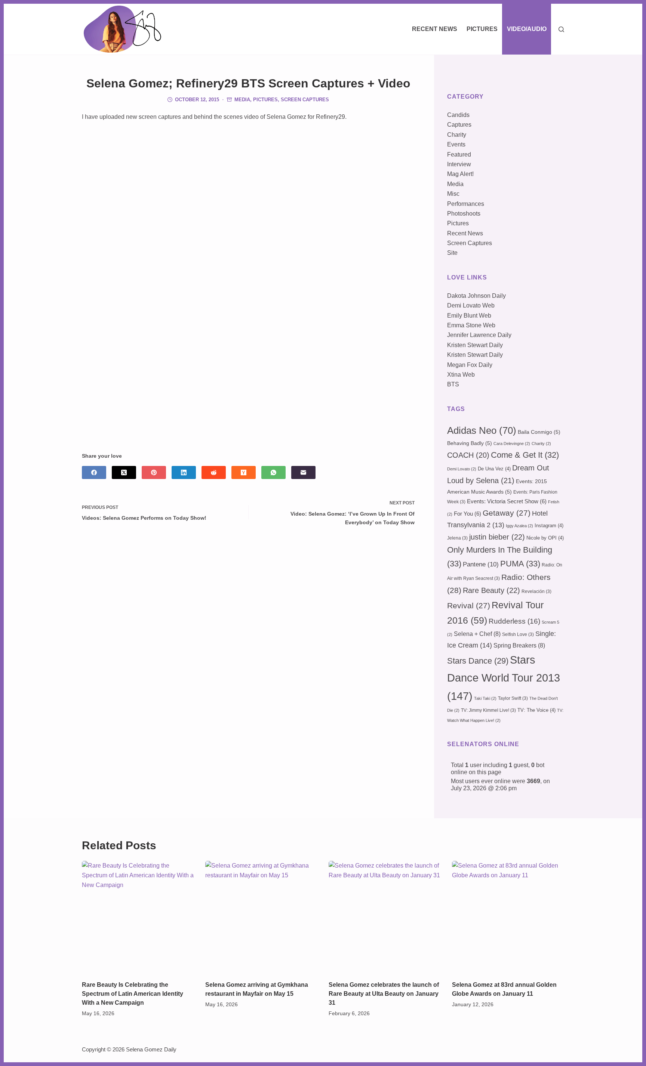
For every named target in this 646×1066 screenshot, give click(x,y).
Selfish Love (518, 634)
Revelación (536, 591)
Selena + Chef (477, 634)
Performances (465, 204)
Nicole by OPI (545, 538)
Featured (459, 154)
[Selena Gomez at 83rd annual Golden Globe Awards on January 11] (508, 917)
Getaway (506, 513)
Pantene (481, 564)
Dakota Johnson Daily (476, 296)
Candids (458, 115)
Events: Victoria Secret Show (507, 501)
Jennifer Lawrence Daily (479, 335)
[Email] (303, 472)
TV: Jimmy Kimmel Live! (488, 710)
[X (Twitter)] (124, 472)
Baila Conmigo (539, 432)
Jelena (457, 538)
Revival (468, 605)
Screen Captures (305, 99)
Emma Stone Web (471, 325)
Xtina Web (461, 374)
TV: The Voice (536, 710)
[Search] (561, 29)
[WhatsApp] (273, 472)
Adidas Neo (481, 430)
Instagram (549, 525)
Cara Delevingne (511, 443)
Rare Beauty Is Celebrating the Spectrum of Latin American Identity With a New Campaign (132, 994)
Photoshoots (463, 213)
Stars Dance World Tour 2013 (503, 677)
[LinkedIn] (184, 472)
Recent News (434, 29)
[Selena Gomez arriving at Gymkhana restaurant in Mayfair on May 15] (261, 917)
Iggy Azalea (519, 525)
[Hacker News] (243, 472)
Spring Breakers (519, 645)
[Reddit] (214, 472)
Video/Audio (527, 29)
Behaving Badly (469, 443)
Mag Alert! (460, 174)
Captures (459, 124)
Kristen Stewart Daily (475, 345)
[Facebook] (94, 472)
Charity (456, 135)
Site (452, 253)
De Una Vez (494, 469)
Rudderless (514, 621)
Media (242, 99)
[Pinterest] (154, 472)
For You (467, 514)
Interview (459, 164)
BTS (453, 384)
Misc (453, 194)
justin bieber (497, 537)
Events (456, 144)
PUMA (520, 563)
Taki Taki (485, 698)
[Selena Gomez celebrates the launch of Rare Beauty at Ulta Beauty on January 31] (385, 917)
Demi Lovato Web (471, 305)
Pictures (482, 29)
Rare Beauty (491, 590)
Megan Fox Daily (469, 365)
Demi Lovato (461, 469)
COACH (468, 455)
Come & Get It (525, 455)
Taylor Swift (513, 698)
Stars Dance (477, 660)
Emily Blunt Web (469, 315)
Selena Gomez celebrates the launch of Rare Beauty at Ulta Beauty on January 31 (384, 994)
